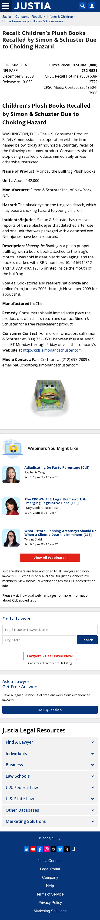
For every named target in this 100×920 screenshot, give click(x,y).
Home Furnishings (15, 21)
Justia (6, 16)
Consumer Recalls (28, 16)
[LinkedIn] (26, 849)
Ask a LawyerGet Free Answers (20, 684)
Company (50, 877)
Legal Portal (50, 869)
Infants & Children (60, 16)
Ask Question (50, 709)
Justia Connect (50, 861)
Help (50, 886)
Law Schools (18, 776)
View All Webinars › (50, 557)
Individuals (16, 753)
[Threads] (53, 849)
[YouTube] (33, 849)
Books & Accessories (48, 21)
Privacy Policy (50, 903)
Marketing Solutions (26, 821)
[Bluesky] (60, 849)
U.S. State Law (20, 798)
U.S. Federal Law (22, 787)
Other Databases (22, 810)
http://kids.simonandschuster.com (52, 350)
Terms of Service (50, 894)
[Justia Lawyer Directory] (74, 849)
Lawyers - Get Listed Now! (50, 655)
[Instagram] (47, 849)
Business (14, 764)
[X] (67, 849)
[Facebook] (40, 849)
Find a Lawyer (16, 618)
